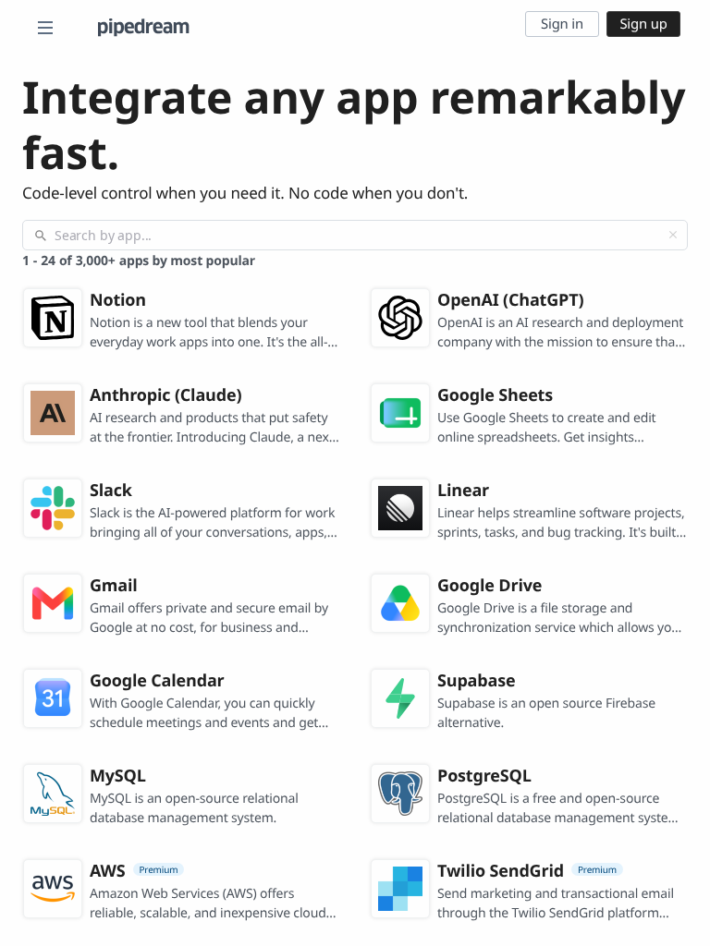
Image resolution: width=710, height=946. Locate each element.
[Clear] (673, 234)
